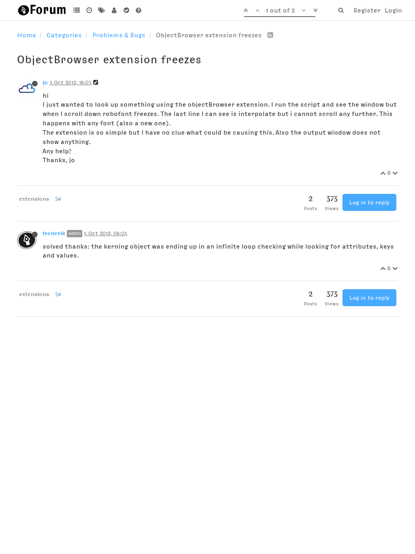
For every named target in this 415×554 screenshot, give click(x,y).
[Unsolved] (139, 10)
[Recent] (89, 10)
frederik (54, 233)
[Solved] (126, 10)
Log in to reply (369, 202)
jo (45, 82)
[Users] (114, 10)
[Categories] (77, 10)
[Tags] (101, 10)
